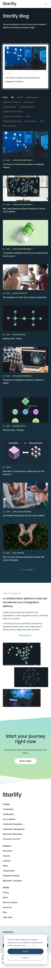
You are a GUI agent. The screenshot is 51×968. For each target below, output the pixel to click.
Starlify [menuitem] (6, 887)
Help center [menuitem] (7, 917)
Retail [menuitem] (5, 866)
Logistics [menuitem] (7, 861)
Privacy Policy (31, 945)
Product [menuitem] (6, 804)
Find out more (25, 635)
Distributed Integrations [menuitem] (13, 824)
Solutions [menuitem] (7, 846)
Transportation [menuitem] (9, 871)
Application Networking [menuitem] (12, 834)
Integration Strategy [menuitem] (11, 876)
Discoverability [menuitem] (9, 819)
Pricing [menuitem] (6, 892)
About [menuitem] (5, 897)
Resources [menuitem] (7, 907)
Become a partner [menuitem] (10, 902)
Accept (25, 951)
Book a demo (25, 761)
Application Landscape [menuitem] (12, 881)
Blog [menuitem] (5, 912)
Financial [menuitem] (6, 856)
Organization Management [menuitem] (14, 829)
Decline (25, 958)
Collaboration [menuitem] (8, 814)
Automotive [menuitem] (7, 851)
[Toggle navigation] (45, 4)
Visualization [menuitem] (8, 809)
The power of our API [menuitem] (12, 839)
